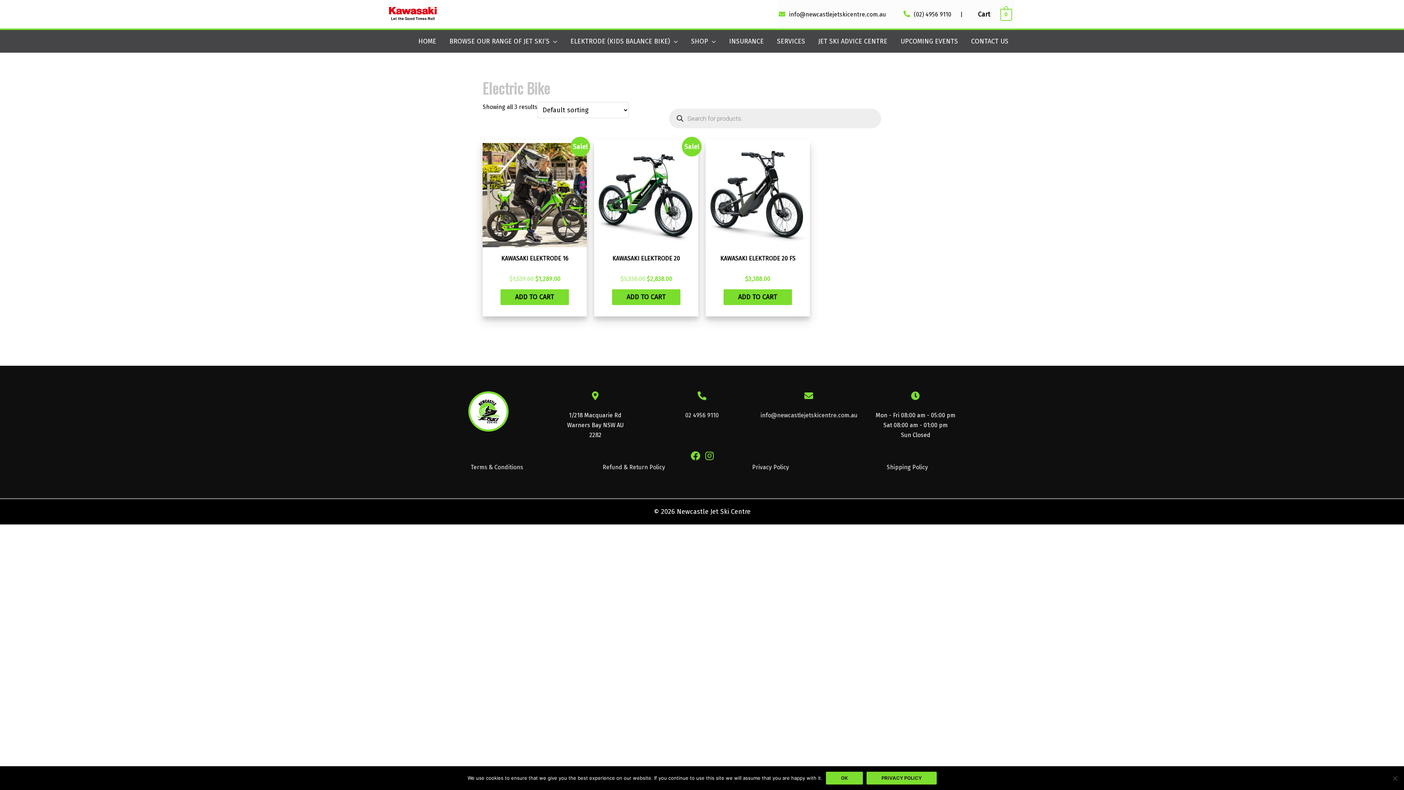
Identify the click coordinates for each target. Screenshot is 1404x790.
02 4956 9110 (702, 415)
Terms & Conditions (497, 467)
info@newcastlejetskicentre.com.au (837, 14)
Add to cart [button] (534, 297)
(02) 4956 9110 (933, 14)
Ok (844, 778)
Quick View (534, 242)
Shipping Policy (907, 467)
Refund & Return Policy (634, 467)
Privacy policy (902, 778)
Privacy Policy (770, 467)
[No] (1395, 778)
